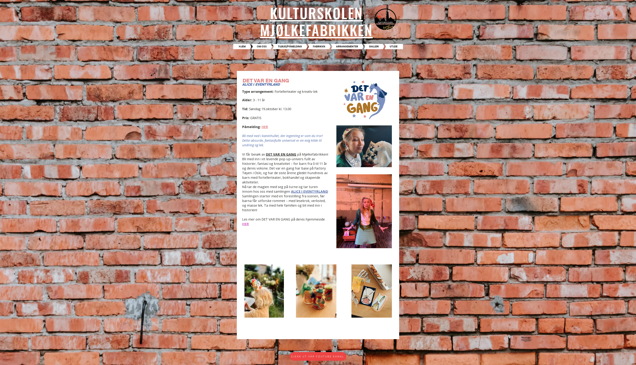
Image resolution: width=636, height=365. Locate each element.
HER (245, 224)
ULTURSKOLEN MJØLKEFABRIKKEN (316, 21)
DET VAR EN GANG (281, 154)
